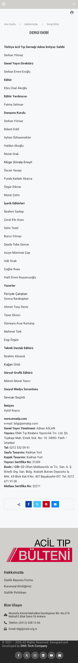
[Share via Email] (55, 504)
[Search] (74, 4)
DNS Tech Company (34, 646)
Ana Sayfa (10, 24)
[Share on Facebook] (28, 504)
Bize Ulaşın (13, 605)
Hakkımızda (31, 24)
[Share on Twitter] (37, 504)
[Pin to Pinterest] (46, 504)
